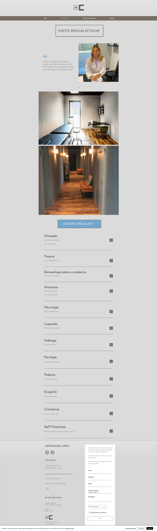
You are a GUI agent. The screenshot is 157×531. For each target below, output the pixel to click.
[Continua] (111, 260)
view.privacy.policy (69, 528)
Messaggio (91, 496)
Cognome (91, 477)
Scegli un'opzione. (93, 490)
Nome (90, 470)
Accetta (150, 528)
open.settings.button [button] (130, 528)
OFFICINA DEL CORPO (57, 446)
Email (89, 483)
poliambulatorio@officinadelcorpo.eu (61, 474)
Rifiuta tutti (141, 528)
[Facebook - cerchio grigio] (47, 452)
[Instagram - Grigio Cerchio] (52, 452)
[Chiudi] (155, 528)
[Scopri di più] (111, 240)
